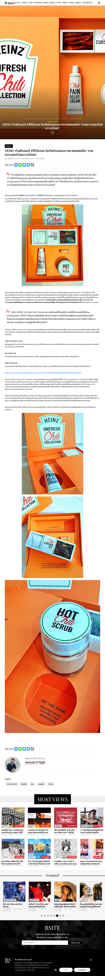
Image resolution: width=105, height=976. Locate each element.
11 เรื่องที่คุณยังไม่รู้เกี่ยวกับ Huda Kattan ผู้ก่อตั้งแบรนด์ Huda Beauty (91, 832)
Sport (58, 3)
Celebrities (87, 3)
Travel (72, 3)
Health (25, 3)
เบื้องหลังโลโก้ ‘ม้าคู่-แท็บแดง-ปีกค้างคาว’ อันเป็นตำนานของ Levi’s (64, 832)
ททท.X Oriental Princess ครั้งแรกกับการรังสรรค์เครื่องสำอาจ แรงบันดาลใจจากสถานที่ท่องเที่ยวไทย (91, 865)
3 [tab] (48, 916)
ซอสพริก (41, 784)
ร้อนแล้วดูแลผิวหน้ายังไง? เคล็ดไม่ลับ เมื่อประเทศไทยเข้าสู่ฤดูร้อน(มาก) (14, 906)
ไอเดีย (51, 784)
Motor (52, 3)
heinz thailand (12, 784)
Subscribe (75, 942)
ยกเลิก (66, 970)
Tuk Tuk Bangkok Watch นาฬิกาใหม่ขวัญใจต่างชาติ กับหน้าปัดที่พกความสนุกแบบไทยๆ (39, 865)
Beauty (79, 3)
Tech (31, 3)
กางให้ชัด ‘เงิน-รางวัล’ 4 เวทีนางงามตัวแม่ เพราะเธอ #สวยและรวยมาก (65, 863)
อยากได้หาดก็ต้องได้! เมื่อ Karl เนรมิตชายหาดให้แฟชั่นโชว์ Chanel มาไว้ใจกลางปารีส (12, 865)
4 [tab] (51, 916)
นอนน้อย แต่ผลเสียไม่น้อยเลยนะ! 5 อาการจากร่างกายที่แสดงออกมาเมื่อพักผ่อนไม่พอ (91, 908)
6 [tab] (57, 916)
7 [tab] (60, 916)
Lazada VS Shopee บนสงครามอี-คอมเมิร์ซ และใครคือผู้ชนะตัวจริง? (38, 832)
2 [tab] (45, 916)
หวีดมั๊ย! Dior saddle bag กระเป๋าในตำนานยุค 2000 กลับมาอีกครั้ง (12, 832)
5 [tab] (54, 916)
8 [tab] (63, 916)
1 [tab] (42, 916)
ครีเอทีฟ (24, 784)
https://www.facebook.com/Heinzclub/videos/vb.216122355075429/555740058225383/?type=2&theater (43, 373)
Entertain (38, 3)
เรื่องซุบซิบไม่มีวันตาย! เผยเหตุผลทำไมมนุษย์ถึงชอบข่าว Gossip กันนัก (40, 906)
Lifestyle (17, 3)
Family (65, 3)
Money (46, 3)
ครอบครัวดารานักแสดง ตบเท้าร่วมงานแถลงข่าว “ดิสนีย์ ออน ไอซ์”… (64, 906)
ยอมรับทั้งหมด (82, 970)
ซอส (32, 784)
